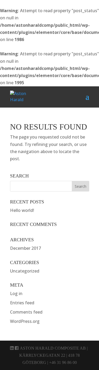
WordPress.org (25, 321)
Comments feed (26, 312)
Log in (16, 293)
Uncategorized (24, 271)
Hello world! (22, 210)
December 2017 (25, 248)
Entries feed (22, 303)
